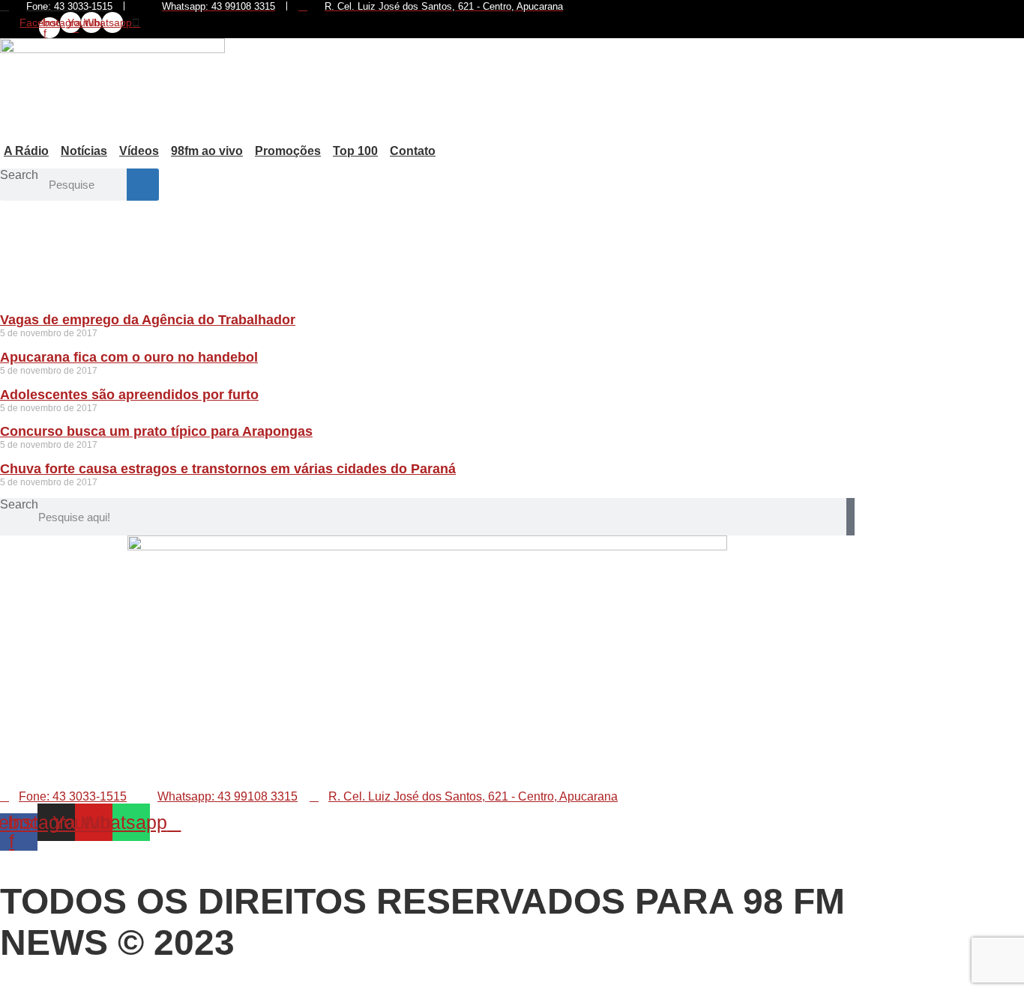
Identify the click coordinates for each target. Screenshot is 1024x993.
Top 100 (355, 151)
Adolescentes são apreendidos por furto (129, 394)
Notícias (84, 151)
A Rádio (26, 151)
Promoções (288, 151)
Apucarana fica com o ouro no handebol (129, 357)
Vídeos (139, 151)
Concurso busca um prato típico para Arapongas (156, 431)
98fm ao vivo (207, 151)
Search (19, 174)
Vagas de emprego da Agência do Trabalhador (147, 319)
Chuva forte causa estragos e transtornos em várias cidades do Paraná (228, 468)
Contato (413, 151)
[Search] (143, 184)
